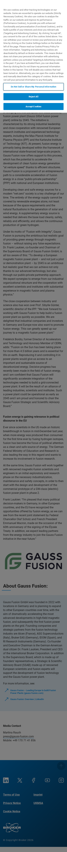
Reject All (33, 96)
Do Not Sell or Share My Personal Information (33, 86)
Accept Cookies (34, 106)
